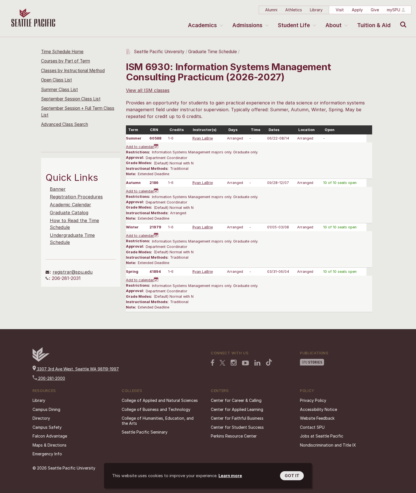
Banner (58, 189)
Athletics (293, 9)
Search (402, 20)
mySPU (393, 9)
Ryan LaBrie (202, 138)
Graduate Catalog (69, 212)
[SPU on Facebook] (212, 362)
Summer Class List (59, 89)
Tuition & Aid (374, 25)
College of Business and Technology (156, 409)
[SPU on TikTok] (269, 362)
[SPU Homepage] (41, 360)
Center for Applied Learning (237, 409)
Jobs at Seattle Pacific (321, 436)
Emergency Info (47, 453)
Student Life (294, 25)
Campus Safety (47, 427)
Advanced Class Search (64, 124)
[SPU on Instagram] (234, 363)
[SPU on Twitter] (222, 363)
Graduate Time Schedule (213, 51)
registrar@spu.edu (73, 272)
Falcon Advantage (50, 436)
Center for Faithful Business (237, 418)
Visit (340, 9)
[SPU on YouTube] (245, 363)
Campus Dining (46, 409)
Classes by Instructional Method (73, 70)
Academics (202, 25)
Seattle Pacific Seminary (145, 432)
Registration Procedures (76, 197)
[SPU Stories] (312, 362)
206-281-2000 (51, 378)
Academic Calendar (70, 204)
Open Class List (56, 80)
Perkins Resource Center (234, 436)
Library (316, 9)
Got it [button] (292, 475)
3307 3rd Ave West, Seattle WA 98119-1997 (77, 368)
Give (375, 9)
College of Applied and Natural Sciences (160, 400)
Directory (41, 418)
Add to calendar (140, 147)
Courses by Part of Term (65, 61)
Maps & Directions (50, 445)
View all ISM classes (148, 90)
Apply (357, 9)
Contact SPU (312, 427)
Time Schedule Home (62, 51)
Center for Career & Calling (236, 400)
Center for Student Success (237, 427)
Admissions (247, 25)
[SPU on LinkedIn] (257, 363)
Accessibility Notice (318, 409)
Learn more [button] (230, 475)
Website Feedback (317, 418)
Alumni (271, 9)
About (333, 25)
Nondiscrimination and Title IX (328, 445)
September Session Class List (70, 99)
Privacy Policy (313, 400)
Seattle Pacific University (159, 51)
